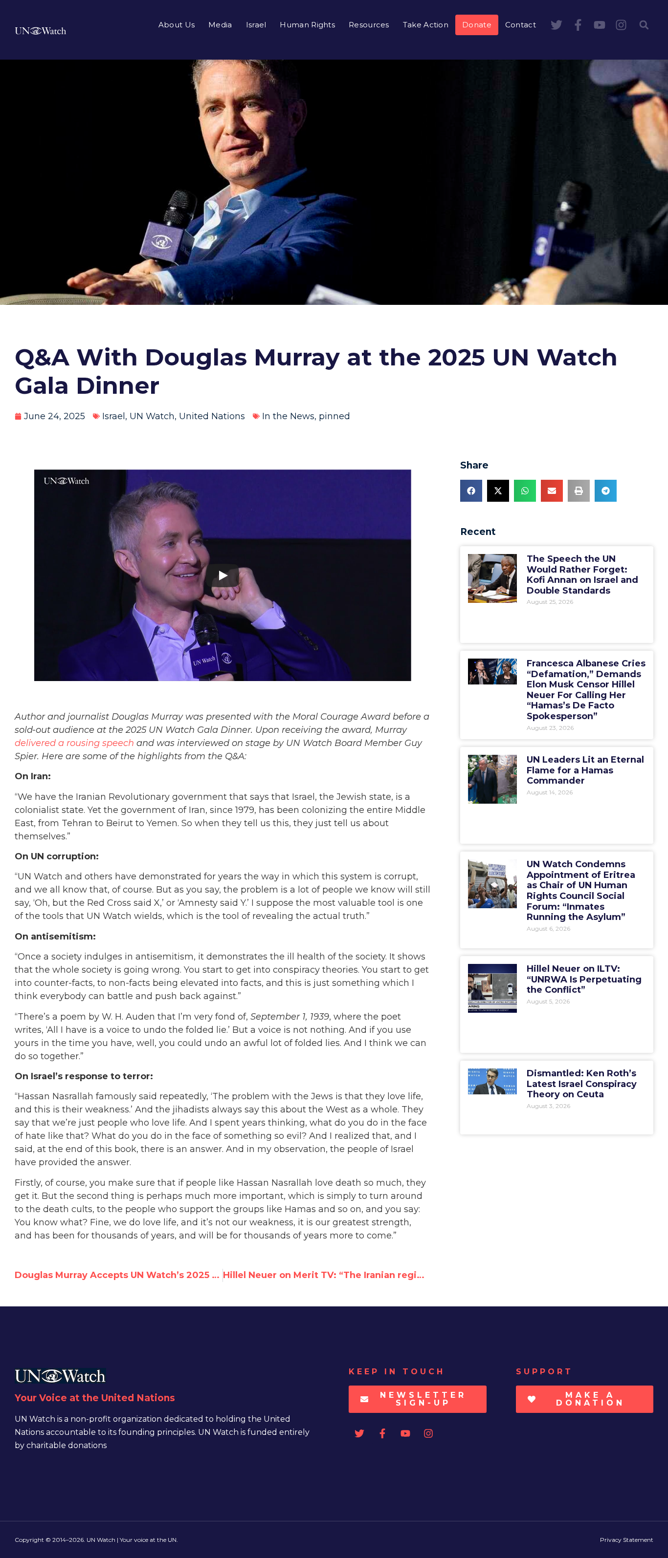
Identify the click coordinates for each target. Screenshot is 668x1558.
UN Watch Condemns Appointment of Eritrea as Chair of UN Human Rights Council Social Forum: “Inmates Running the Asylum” (581, 890)
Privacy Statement (626, 1539)
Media (220, 24)
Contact (520, 24)
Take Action (425, 24)
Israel (256, 24)
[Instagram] (621, 25)
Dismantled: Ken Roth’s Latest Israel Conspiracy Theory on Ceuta (582, 1084)
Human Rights (307, 24)
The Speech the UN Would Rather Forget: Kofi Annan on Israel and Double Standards (582, 575)
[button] (644, 25)
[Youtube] (599, 25)
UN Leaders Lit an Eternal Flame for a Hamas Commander (585, 770)
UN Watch (152, 416)
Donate (476, 24)
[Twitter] (556, 25)
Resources (369, 24)
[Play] (222, 575)
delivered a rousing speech (74, 743)
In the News (288, 416)
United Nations (212, 416)
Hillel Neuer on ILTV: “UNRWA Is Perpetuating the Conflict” (584, 979)
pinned (334, 416)
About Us (176, 24)
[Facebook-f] (578, 25)
